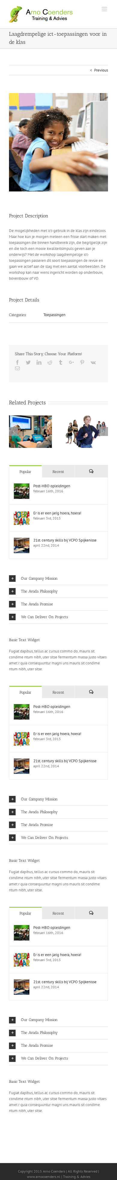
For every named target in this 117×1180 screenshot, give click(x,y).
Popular (26, 471)
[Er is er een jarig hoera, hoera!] (21, 513)
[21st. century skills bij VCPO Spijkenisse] (21, 540)
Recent (58, 471)
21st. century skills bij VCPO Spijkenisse (65, 540)
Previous (101, 70)
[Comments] (91, 471)
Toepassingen (54, 314)
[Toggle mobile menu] (105, 9)
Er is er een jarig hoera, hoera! (57, 513)
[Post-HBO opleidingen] (21, 486)
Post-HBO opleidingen (51, 485)
